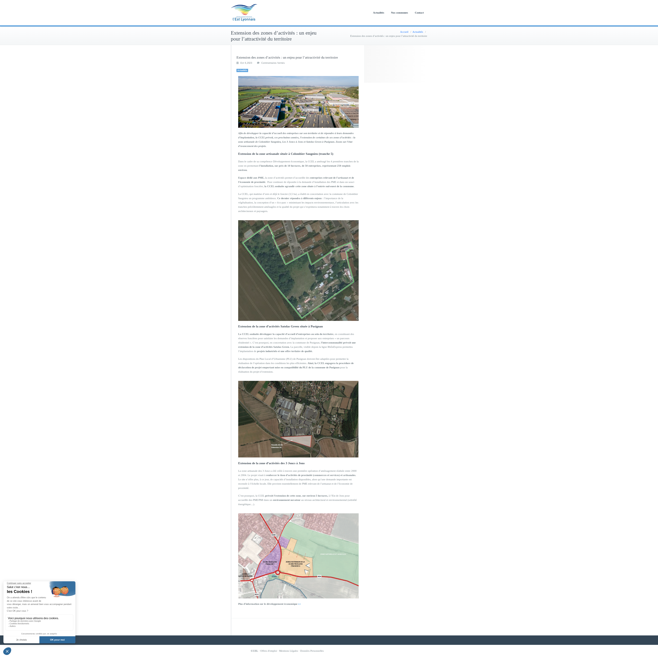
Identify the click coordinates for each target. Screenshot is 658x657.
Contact (419, 12)
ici (299, 604)
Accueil (404, 31)
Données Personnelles (312, 650)
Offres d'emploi (268, 650)
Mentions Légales (288, 650)
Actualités (378, 12)
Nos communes (399, 12)
